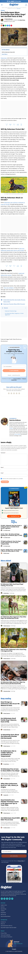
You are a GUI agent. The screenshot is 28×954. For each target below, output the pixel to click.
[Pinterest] (11, 25)
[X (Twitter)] (3, 25)
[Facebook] (7, 25)
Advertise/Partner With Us (6, 925)
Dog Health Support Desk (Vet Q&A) (8, 927)
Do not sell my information (6, 936)
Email (2, 473)
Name (2, 467)
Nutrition (3, 907)
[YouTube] (10, 899)
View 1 (5, 54)
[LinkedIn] (9, 25)
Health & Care (4, 905)
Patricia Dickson (9, 19)
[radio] (9, 393)
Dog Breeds (3, 912)
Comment (3, 452)
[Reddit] (1, 25)
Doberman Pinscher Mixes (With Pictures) (14, 304)
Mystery (11, 428)
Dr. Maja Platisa (21, 20)
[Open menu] (2, 5)
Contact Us (3, 922)
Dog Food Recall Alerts (5, 916)
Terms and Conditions (5, 935)
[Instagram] (4, 899)
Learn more (18, 8)
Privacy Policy (21, 860)
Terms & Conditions (17, 378)
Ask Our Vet (3, 914)
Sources (6, 308)
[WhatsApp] (5, 25)
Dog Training (3, 908)
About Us (3, 923)
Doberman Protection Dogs (10, 311)
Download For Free (15, 516)
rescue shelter (17, 434)
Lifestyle (3, 10)
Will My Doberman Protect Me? (8, 52)
